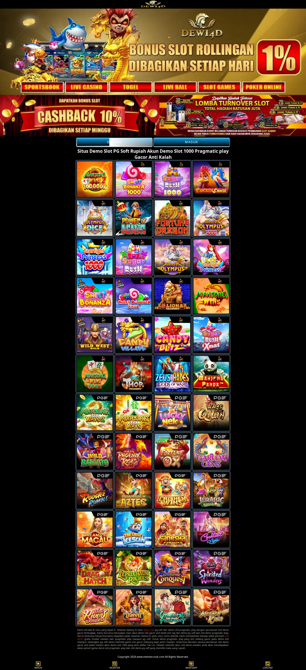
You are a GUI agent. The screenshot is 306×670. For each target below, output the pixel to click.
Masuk (191, 142)
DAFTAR (114, 142)
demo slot (148, 629)
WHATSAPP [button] (191, 667)
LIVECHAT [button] (268, 667)
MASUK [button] (38, 667)
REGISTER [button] (115, 667)
